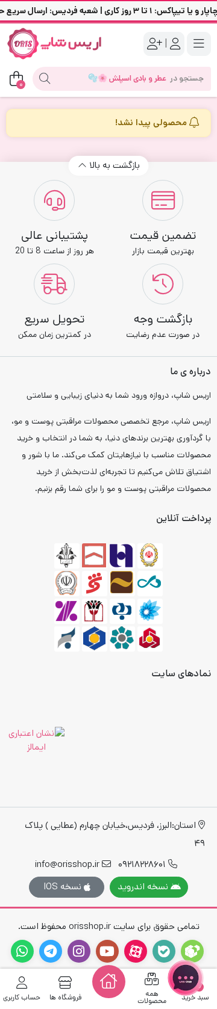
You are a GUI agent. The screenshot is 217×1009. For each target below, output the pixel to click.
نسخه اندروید (144, 886)
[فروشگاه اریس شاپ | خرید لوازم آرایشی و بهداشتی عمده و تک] (54, 43)
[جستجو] (45, 79)
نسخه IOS (63, 886)
